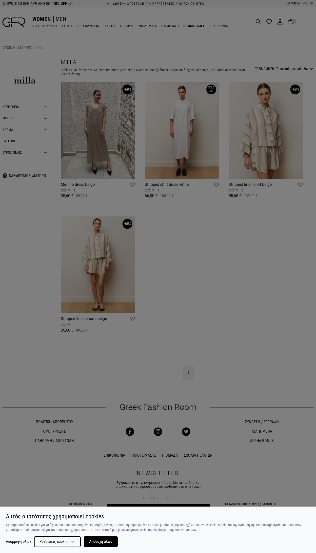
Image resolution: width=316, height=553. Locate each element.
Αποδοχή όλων (100, 541)
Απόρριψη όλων (18, 541)
